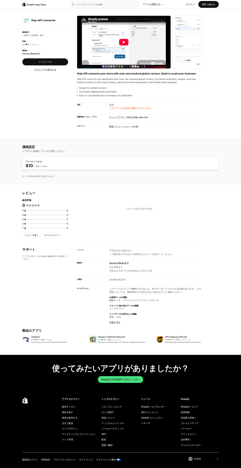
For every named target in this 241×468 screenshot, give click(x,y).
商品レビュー (108, 417)
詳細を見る (114, 322)
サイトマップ (86, 459)
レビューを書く (31, 235)
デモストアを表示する (45, 69)
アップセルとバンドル (113, 423)
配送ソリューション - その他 (123, 126)
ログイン (190, 4)
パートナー (186, 428)
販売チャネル (68, 406)
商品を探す (67, 412)
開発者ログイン (30, 459)
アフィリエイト (188, 434)
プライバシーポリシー (120, 250)
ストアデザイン (70, 428)
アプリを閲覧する (152, 4)
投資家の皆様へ (188, 417)
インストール (45, 61)
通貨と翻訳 (107, 445)
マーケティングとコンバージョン (78, 434)
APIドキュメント (149, 412)
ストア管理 (67, 439)
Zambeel (35, 337)
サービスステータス (191, 445)
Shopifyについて (189, 406)
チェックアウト (117, 117)
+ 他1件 (187, 60)
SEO (104, 434)
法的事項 (185, 439)
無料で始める (208, 4)
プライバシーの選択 (106, 459)
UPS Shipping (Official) (176, 337)
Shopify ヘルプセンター (153, 406)
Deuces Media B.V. (31, 53)
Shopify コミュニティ (152, 417)
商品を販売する (70, 417)
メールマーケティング (113, 428)
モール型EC (108, 412)
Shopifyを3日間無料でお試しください (120, 379)
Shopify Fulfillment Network (111, 337)
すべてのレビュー (52, 235)
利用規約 (45, 459)
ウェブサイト (116, 267)
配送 (104, 439)
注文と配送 (67, 423)
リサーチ (145, 423)
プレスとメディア (190, 423)
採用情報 (185, 412)
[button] (53, 340)
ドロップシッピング (112, 406)
